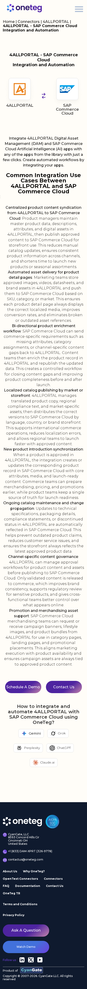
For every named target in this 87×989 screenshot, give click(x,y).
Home (9, 21)
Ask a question (26, 930)
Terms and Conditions (20, 904)
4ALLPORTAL (56, 21)
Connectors (29, 21)
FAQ (6, 886)
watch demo (25, 946)
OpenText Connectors (20, 878)
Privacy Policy (13, 915)
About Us (10, 871)
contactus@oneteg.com (25, 859)
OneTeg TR (11, 893)
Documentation (27, 886)
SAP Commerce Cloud (67, 109)
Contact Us (54, 886)
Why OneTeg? (34, 871)
